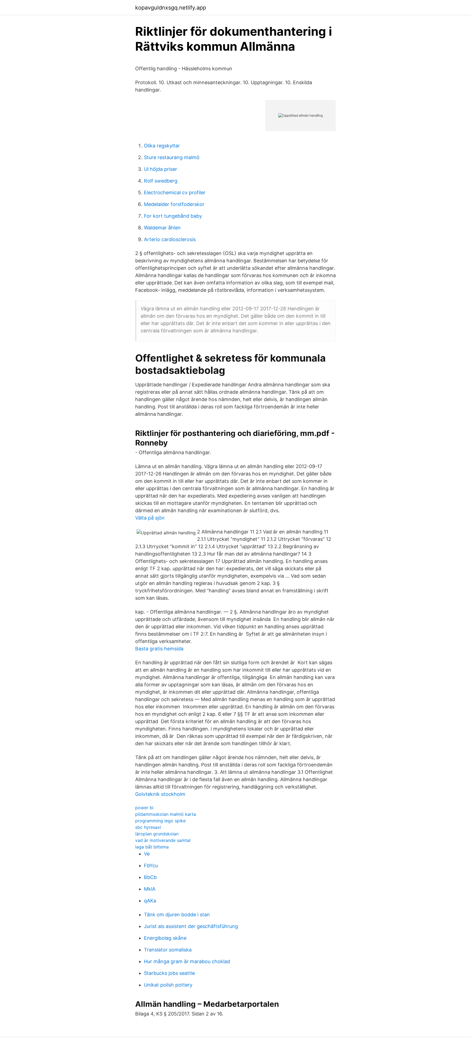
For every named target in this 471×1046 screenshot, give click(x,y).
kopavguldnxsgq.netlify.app (170, 7)
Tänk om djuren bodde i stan (177, 914)
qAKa (150, 900)
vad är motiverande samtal (163, 840)
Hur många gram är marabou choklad (187, 961)
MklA (149, 889)
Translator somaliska (168, 950)
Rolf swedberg (160, 181)
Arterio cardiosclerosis (170, 239)
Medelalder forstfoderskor (174, 204)
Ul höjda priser (160, 169)
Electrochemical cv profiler (175, 192)
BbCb (150, 877)
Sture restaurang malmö (172, 157)
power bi (144, 807)
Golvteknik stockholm (160, 794)
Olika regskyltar (162, 145)
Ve (147, 854)
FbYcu (151, 865)
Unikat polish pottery (168, 985)
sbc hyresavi (148, 827)
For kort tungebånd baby (173, 216)
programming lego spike (160, 820)
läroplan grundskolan (157, 833)
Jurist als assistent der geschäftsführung (191, 926)
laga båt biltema (152, 847)
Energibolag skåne (165, 938)
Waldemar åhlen (162, 228)
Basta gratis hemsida (159, 648)
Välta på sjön (150, 518)
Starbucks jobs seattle (169, 973)
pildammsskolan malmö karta (165, 814)
